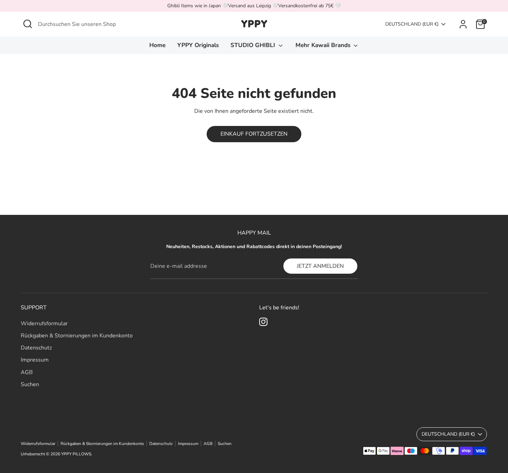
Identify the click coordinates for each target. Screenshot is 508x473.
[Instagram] (263, 322)
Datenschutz (36, 348)
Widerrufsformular (44, 323)
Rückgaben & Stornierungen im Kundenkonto (77, 335)
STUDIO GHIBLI (254, 45)
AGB (27, 372)
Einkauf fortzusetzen (254, 134)
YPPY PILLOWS (76, 454)
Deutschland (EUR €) (412, 24)
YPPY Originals (198, 45)
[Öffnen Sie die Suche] (28, 24)
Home (157, 45)
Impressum (35, 360)
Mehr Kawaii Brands (323, 45)
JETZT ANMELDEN (320, 266)
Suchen (30, 384)
